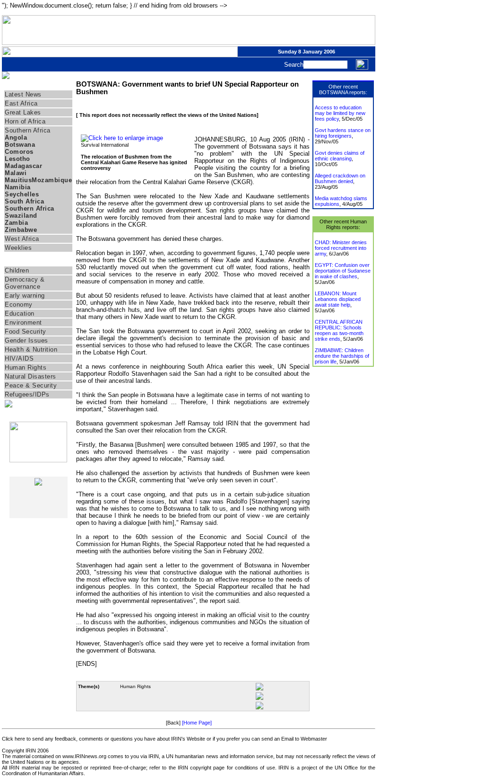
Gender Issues (26, 340)
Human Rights (25, 367)
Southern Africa (28, 130)
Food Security (25, 331)
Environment (23, 322)
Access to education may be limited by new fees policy (340, 113)
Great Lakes (23, 112)
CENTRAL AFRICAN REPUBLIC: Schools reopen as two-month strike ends (339, 330)
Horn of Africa (25, 121)
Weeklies (18, 247)
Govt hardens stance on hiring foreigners (343, 133)
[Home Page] (197, 722)
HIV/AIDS (19, 358)
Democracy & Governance (25, 283)
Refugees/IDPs (27, 394)
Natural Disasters (30, 376)
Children (17, 270)
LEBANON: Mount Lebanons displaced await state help (338, 299)
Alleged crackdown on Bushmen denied (340, 178)
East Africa (21, 103)
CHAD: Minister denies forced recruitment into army (341, 247)
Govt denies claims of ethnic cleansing (339, 155)
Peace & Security (31, 385)
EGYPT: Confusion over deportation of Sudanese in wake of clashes (343, 270)
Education (20, 313)
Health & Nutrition (31, 349)
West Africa (22, 238)
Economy (19, 304)
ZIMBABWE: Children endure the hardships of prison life (342, 355)
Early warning (25, 295)
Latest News (23, 94)
